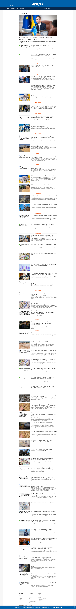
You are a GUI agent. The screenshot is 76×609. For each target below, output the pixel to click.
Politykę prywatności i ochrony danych (48, 607)
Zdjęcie (20, 598)
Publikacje (21, 595)
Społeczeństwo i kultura (32, 601)
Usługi (40, 597)
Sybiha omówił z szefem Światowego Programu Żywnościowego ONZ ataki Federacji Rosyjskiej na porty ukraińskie (42, 137)
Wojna (8, 8)
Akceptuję (59, 607)
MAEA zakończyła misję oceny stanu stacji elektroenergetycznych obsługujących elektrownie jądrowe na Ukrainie (44, 414)
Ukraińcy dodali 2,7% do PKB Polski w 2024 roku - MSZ (44, 76)
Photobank (14, 5)
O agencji (40, 594)
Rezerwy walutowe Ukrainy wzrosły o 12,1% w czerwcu (44, 502)
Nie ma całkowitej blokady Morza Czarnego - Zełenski (44, 105)
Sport (18, 8)
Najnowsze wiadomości (21, 593)
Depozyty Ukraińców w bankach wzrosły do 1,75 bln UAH (45, 85)
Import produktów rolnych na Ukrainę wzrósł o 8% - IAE (44, 332)
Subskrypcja (9, 5)
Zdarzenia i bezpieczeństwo (31, 606)
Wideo (20, 599)
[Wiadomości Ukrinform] (38, 4)
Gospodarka (13, 8)
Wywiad (20, 596)
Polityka (30, 597)
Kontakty (45, 8)
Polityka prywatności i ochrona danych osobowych (42, 599)
